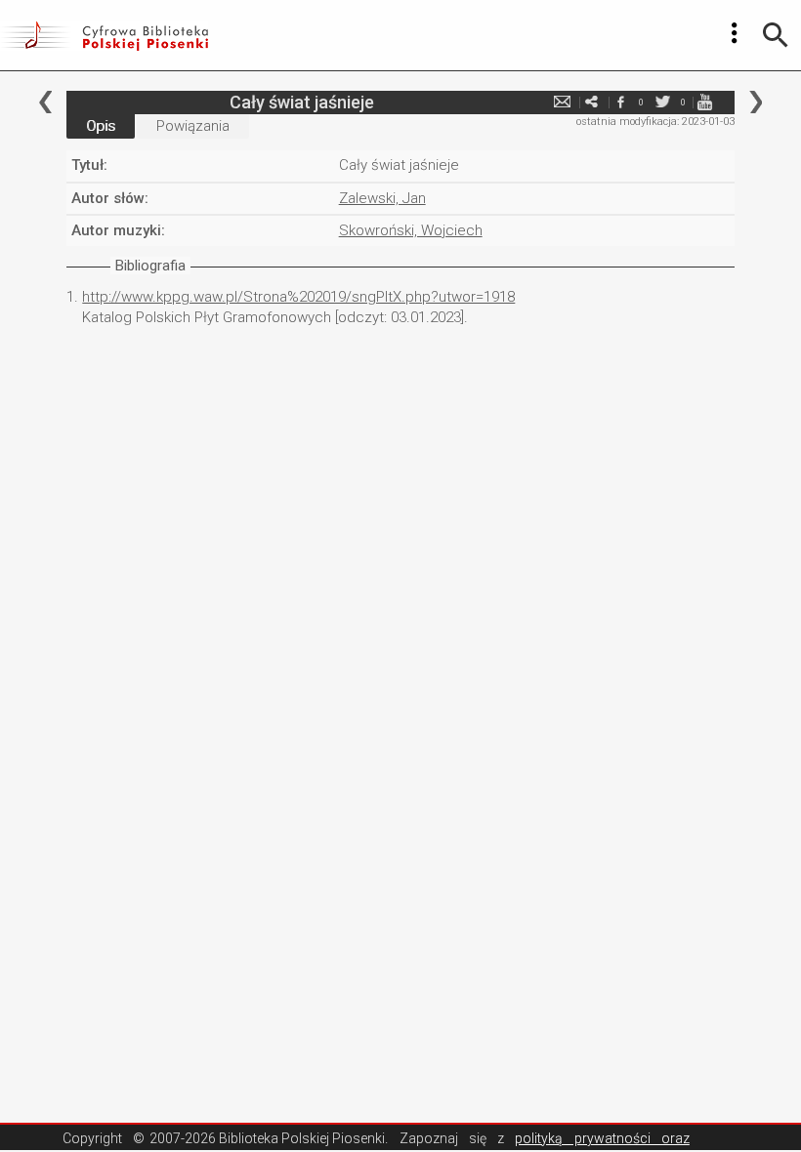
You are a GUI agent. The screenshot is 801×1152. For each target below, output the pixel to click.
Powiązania (193, 126)
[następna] (755, 102)
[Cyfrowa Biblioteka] (104, 35)
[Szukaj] (775, 35)
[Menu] (734, 33)
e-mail (562, 102)
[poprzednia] (45, 102)
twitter (663, 102)
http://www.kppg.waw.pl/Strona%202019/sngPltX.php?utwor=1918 (298, 297)
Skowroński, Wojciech (411, 230)
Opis (100, 126)
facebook (621, 102)
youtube (705, 102)
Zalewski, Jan (382, 198)
